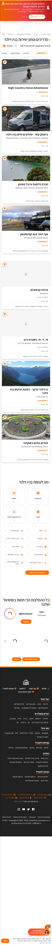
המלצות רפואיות (42, 762)
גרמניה (23, 722)
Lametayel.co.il (44, 820)
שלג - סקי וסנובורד (11, 733)
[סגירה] (50, 929)
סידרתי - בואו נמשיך (37, 17)
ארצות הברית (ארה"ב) (40, 722)
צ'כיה (25, 718)
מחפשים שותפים (21, 747)
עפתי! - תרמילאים (26, 733)
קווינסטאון (45, 251)
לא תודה (24, 17)
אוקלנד (45, 356)
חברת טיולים (30, 101)
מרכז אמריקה (19, 704)
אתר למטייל (45, 34)
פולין (19, 718)
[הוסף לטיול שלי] (5, 62)
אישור (5, 941)
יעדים (36, 34)
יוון (18, 722)
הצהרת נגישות (6, 817)
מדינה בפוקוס (43, 766)
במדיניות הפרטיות (45, 943)
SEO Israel (18, 801)
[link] (33, 809)
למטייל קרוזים (29, 762)
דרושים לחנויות (30, 776)
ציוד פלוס (44, 758)
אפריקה (17, 708)
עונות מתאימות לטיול (15, 758)
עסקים (37, 733)
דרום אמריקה (43, 708)
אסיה (39, 704)
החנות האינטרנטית (32, 780)
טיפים (46, 747)
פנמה (31, 718)
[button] (39, 932)
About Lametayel (44, 817)
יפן (29, 722)
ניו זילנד (11, 34)
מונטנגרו (12, 718)
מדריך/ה (19, 460)
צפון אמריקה (30, 704)
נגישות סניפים (18, 776)
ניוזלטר (11, 747)
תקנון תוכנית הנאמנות (19, 817)
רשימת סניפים (43, 776)
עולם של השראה (16, 762)
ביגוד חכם (44, 780)
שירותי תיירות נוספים (18, 101)
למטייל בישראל (42, 737)
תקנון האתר (32, 817)
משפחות (45, 733)
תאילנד (45, 718)
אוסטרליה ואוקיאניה (24, 34)
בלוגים (32, 747)
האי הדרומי (44, 101)
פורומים (39, 747)
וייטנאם (38, 718)
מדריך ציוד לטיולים (32, 758)
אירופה (45, 704)
